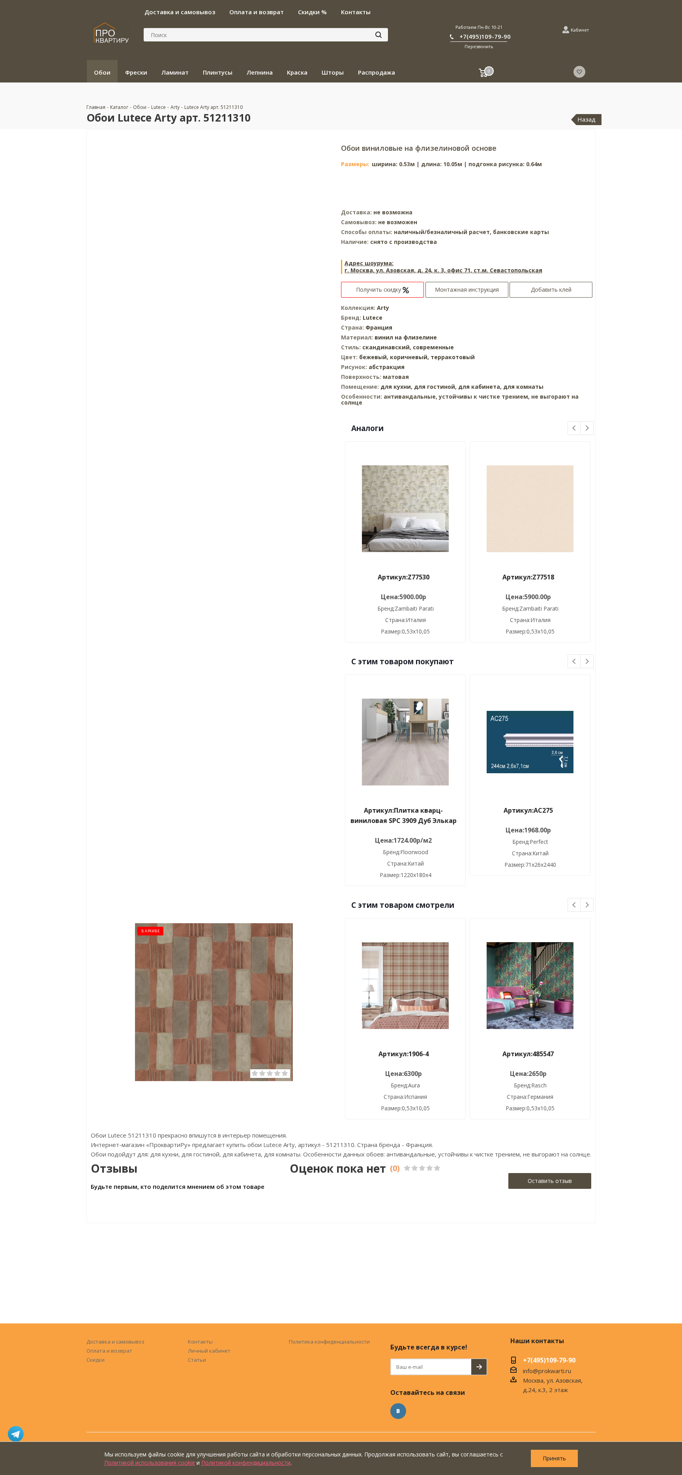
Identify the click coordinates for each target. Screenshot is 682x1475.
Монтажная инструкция (467, 289)
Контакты (200, 1341)
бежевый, (374, 357)
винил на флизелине (406, 337)
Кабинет (580, 30)
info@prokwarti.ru (547, 1371)
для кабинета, (480, 386)
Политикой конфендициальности (245, 1462)
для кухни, (396, 386)
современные (433, 347)
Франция (378, 327)
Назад (586, 119)
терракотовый (453, 357)
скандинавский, (387, 347)
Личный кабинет (209, 1350)
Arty (383, 307)
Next (587, 428)
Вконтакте (398, 1411)
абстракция (387, 367)
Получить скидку (379, 289)
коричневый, (410, 357)
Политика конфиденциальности (329, 1341)
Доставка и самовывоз (115, 1341)
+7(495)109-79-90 (485, 36)
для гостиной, (435, 386)
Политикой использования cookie (149, 1462)
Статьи (197, 1359)
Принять (554, 1458)
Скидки (95, 1359)
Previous (574, 428)
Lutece (372, 317)
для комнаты (523, 386)
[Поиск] (378, 34)
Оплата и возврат (109, 1350)
